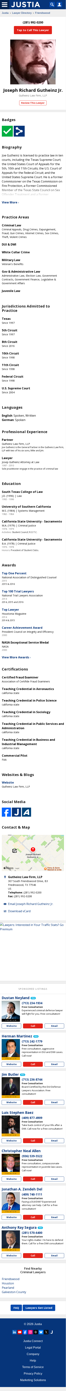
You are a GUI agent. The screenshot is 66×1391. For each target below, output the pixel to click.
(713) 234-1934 (32, 1003)
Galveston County (14, 1292)
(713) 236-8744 (32, 1080)
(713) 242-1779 (32, 1041)
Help (33, 1360)
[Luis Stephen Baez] (11, 1124)
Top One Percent (14, 573)
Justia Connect (33, 1341)
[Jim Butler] (11, 1086)
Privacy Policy (33, 1373)
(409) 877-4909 (32, 1118)
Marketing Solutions (33, 1380)
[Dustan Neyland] (11, 1010)
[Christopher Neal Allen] (11, 1163)
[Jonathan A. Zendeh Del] (11, 1201)
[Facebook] (25, 1332)
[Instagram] (30, 1332)
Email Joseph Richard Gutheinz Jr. (30, 904)
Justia (5, 12)
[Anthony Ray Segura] (11, 1239)
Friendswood (42, 12)
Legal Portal (33, 1347)
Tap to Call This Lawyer (33, 30)
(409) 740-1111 (32, 1194)
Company (33, 1354)
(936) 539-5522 (32, 1156)
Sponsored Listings (32, 988)
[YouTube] (20, 1332)
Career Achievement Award (22, 628)
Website (8, 782)
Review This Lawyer (33, 102)
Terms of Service (33, 1367)
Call (33, 1025)
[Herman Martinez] (11, 1048)
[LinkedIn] (14, 1332)
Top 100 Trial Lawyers (18, 591)
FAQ (16, 1308)
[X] (46, 1332)
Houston (8, 1283)
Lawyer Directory (22, 12)
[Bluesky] (41, 1332)
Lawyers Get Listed (39, 1308)
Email (54, 1025)
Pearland (8, 1288)
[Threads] (35, 1332)
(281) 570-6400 (32, 1233)
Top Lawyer (10, 610)
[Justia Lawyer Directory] (51, 1332)
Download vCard (19, 911)
